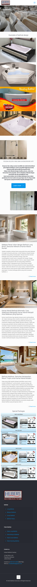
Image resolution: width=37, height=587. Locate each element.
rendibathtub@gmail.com (15, 563)
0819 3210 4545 (14, 562)
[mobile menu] (34, 2)
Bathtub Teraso (11, 518)
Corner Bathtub (11, 515)
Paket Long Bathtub (12, 531)
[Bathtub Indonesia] (5, 2)
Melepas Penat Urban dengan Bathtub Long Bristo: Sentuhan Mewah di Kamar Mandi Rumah (17, 246)
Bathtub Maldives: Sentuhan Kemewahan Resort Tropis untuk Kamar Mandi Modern (16, 377)
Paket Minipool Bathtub (13, 534)
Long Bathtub (10, 509)
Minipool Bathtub (11, 512)
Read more (33, 276)
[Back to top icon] (18, 577)
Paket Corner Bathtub (12, 537)
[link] (18, 50)
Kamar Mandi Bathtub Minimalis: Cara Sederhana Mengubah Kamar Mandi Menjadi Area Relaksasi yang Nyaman (17, 312)
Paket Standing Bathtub (13, 541)
